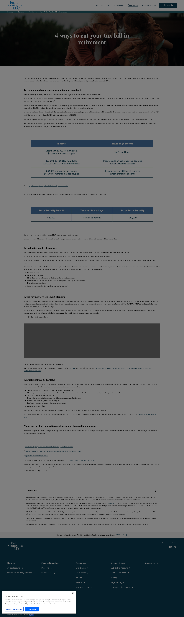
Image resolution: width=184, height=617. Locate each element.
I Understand (32, 609)
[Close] (72, 593)
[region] (39, 602)
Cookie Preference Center (14, 609)
